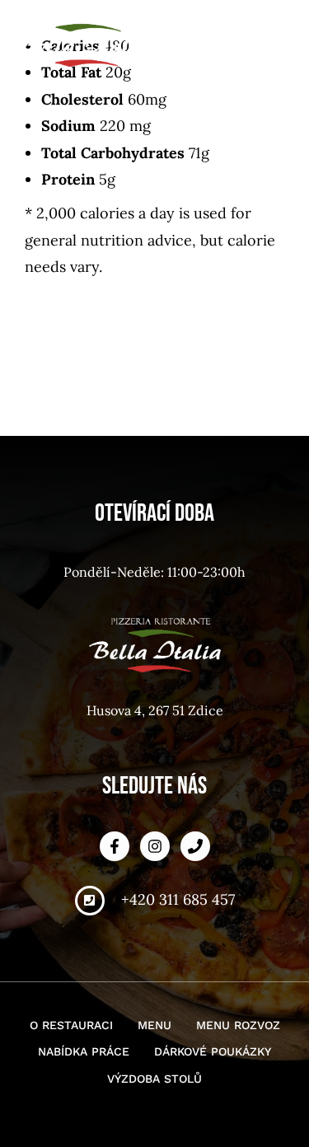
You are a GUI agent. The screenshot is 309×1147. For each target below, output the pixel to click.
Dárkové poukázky (212, 1051)
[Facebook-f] (114, 846)
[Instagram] (155, 846)
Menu (154, 1025)
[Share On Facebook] (51, 1072)
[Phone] (195, 846)
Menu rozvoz (238, 1025)
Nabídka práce (83, 1051)
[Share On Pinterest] (92, 1072)
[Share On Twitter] (72, 1072)
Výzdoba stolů (154, 1078)
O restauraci (71, 1025)
